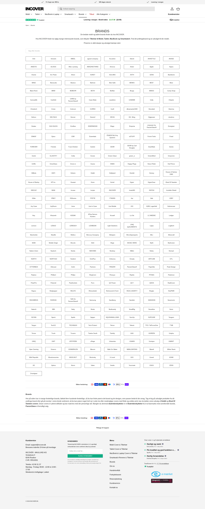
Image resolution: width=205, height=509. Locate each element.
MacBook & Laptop (52, 14)
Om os (112, 466)
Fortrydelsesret (115, 475)
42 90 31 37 (36, 464)
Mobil (28, 14)
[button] (178, 9)
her (100, 463)
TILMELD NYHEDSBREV (85, 456)
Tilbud (91, 14)
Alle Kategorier (102, 14)
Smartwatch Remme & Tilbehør (121, 458)
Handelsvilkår (115, 470)
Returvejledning (116, 479)
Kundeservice (173, 14)
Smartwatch (68, 14)
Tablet (37, 14)
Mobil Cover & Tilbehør (118, 445)
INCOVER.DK (34, 501)
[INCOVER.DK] (35, 8)
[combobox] (102, 51)
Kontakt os (114, 487)
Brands (81, 14)
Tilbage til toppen (102, 428)
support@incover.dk (38, 445)
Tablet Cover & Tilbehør (119, 449)
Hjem (27, 25)
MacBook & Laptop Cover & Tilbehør (123, 453)
